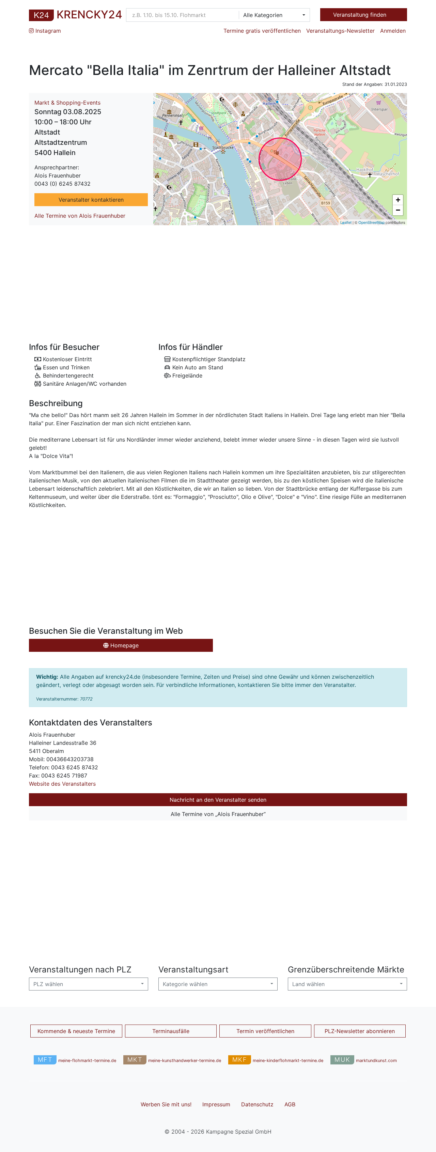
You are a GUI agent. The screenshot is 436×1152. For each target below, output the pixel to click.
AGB (289, 1104)
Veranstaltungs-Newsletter (340, 30)
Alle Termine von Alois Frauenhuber (79, 215)
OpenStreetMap (371, 222)
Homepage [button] (124, 645)
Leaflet (346, 222)
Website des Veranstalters (62, 783)
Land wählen (308, 984)
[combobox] (272, 15)
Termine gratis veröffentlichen (262, 30)
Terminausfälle (170, 1031)
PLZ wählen (48, 984)
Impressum (216, 1104)
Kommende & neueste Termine (76, 1031)
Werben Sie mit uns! (166, 1104)
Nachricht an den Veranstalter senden (218, 799)
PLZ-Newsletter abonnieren (360, 1031)
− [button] (398, 210)
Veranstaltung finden (360, 14)
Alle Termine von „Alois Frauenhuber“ (218, 814)
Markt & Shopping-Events (67, 102)
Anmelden (393, 30)
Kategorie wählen (185, 984)
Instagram (47, 30)
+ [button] (398, 200)
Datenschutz (257, 1104)
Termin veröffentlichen (265, 1031)
